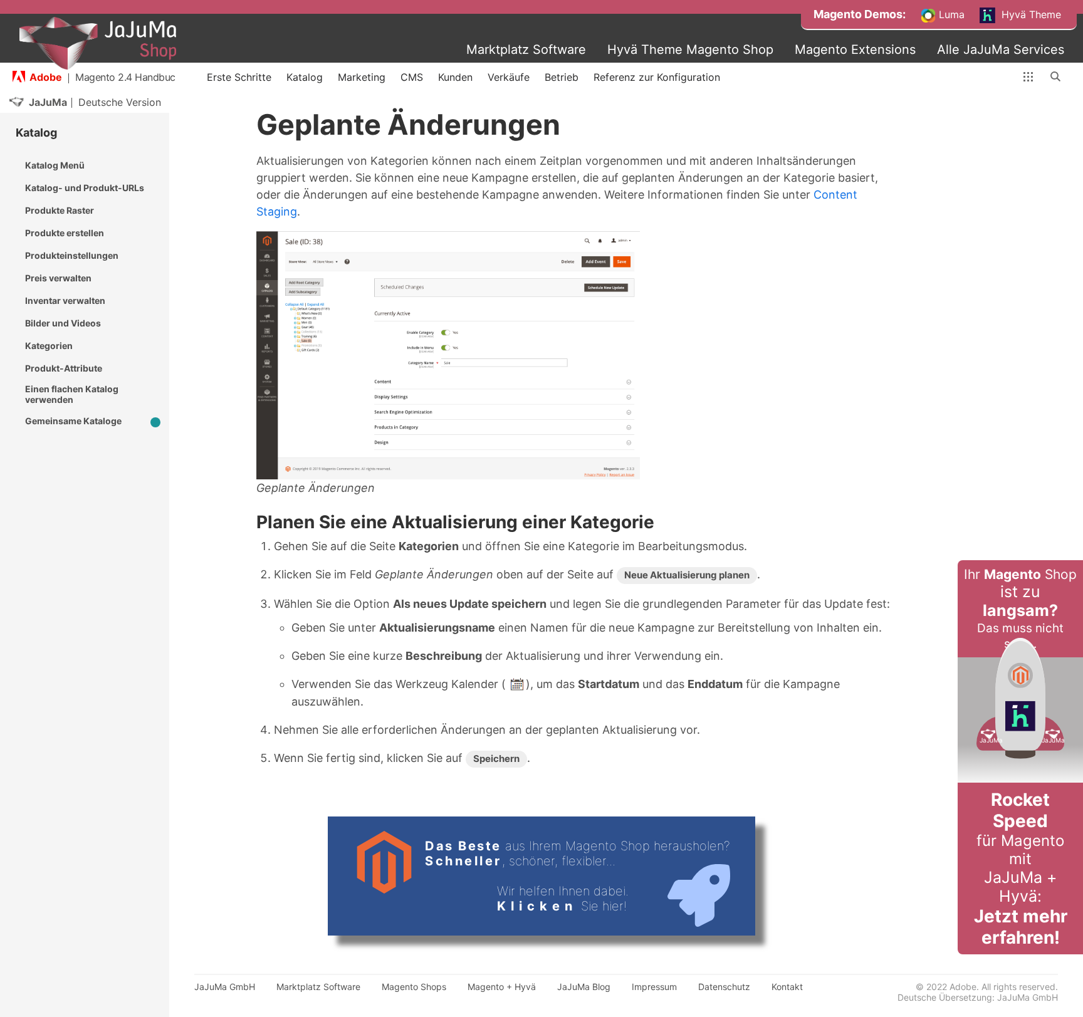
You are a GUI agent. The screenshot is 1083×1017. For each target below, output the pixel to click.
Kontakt (787, 986)
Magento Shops (414, 986)
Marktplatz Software (526, 49)
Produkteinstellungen (71, 255)
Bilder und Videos (63, 323)
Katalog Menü (55, 165)
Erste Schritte (239, 77)
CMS (411, 77)
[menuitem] (860, 14)
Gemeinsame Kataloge (73, 420)
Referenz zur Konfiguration (657, 77)
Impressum (654, 986)
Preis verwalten (58, 278)
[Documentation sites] (1028, 77)
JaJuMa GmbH (224, 986)
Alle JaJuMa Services (1000, 49)
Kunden (455, 77)
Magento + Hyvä (502, 986)
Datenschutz (724, 986)
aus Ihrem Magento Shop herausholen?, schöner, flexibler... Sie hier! (577, 876)
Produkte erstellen (64, 232)
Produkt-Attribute (63, 368)
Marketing (361, 77)
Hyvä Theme (1029, 14)
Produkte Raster (59, 210)
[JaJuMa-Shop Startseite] (97, 43)
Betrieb (561, 77)
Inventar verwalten (65, 300)
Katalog (304, 77)
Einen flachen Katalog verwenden (71, 394)
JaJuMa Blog (583, 986)
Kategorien (49, 345)
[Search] (1056, 77)
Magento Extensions (855, 49)
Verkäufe (509, 77)
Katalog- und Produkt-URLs (84, 187)
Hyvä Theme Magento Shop (690, 49)
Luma (950, 14)
